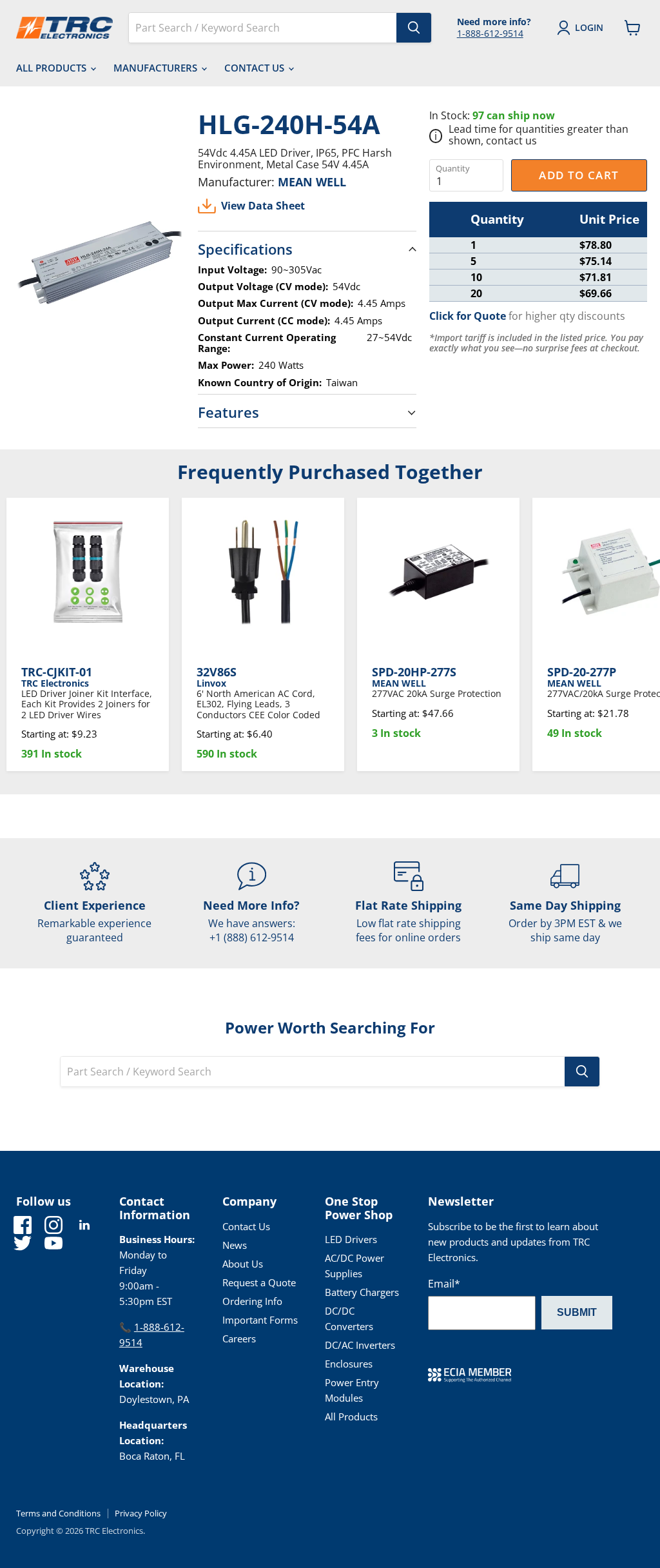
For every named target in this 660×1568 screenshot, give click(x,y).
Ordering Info (252, 1301)
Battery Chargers (362, 1292)
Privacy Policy (141, 1513)
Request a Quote (259, 1282)
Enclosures (349, 1363)
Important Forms (260, 1319)
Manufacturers (156, 67)
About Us (242, 1263)
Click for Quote (467, 316)
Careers (239, 1338)
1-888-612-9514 (490, 33)
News (234, 1245)
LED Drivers (351, 1239)
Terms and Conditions (58, 1513)
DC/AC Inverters (360, 1344)
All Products (52, 67)
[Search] (413, 28)
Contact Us (255, 67)
